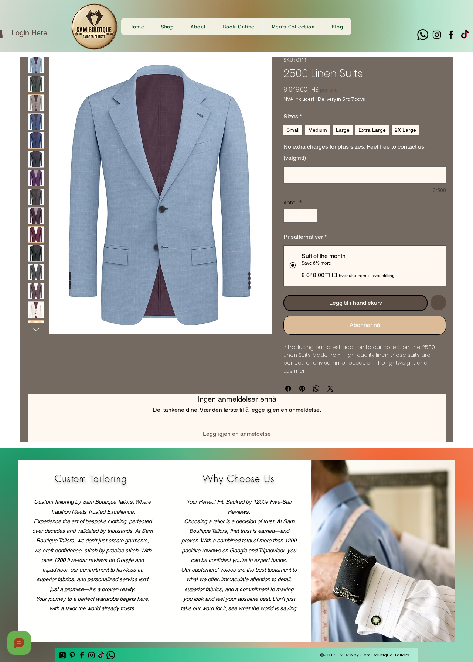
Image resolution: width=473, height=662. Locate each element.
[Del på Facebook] (288, 388)
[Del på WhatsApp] (316, 388)
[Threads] (62, 655)
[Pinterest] (72, 655)
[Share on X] (330, 388)
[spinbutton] (300, 215)
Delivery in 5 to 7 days (341, 99)
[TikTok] (464, 34)
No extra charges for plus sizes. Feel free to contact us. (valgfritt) (354, 152)
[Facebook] (450, 34)
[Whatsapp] (422, 34)
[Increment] (311, 215)
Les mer (294, 371)
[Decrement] (289, 215)
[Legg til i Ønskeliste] (438, 302)
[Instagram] (436, 34)
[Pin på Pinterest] (302, 388)
